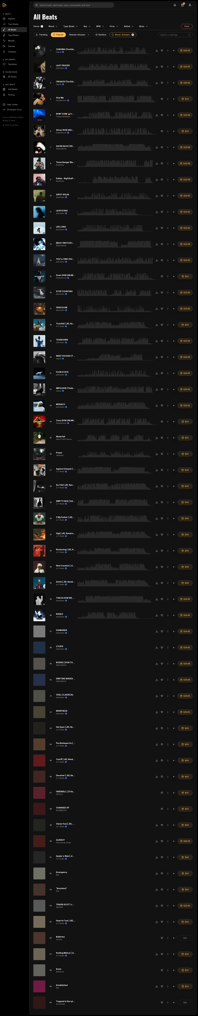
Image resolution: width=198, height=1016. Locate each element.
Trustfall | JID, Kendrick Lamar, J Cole (74, 323)
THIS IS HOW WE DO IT (67, 598)
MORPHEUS (61, 711)
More (141, 26)
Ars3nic (59, 939)
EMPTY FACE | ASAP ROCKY (69, 501)
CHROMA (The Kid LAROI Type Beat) (73, 49)
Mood (51, 26)
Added (127, 26)
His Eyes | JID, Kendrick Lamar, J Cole (74, 727)
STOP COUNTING (64, 291)
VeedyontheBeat (63, 116)
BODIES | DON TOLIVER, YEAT (70, 662)
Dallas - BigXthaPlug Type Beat (71, 178)
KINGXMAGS (61, 149)
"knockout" (61, 888)
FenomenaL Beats (63, 842)
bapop (58, 52)
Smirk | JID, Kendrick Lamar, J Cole (73, 582)
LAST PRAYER (63, 65)
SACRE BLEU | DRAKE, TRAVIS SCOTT (74, 146)
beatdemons (61, 100)
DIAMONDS (61, 630)
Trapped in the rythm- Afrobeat (71, 1001)
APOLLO (59, 794)
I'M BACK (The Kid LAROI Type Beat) (73, 81)
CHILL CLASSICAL (64, 695)
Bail (57, 875)
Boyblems (60, 165)
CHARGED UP (62, 808)
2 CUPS (59, 646)
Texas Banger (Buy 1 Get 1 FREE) (71, 162)
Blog (20, 117)
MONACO (60, 404)
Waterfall (60, 436)
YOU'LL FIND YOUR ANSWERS (70, 259)
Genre (36, 26)
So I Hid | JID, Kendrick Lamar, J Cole (73, 485)
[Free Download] (156, 50)
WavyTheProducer (64, 439)
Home (5, 117)
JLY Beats (60, 326)
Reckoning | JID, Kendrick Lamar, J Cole (75, 549)
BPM (98, 26)
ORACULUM (61, 307)
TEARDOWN (62, 340)
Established (62, 985)
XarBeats (60, 455)
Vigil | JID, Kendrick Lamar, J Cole (72, 533)
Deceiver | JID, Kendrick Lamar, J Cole (74, 775)
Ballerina (60, 937)
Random (102, 34)
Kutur (58, 969)
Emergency (61, 872)
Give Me (60, 98)
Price (112, 26)
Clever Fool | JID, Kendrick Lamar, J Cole (75, 824)
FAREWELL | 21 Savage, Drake (70, 791)
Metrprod (60, 972)
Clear (186, 26)
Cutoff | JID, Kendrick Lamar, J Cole (73, 759)
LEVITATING (62, 210)
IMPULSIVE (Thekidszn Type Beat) (72, 388)
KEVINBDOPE (61, 810)
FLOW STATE (62, 372)
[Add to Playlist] (173, 50)
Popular (60, 34)
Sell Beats (13, 117)
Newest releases (77, 34)
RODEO (59, 614)
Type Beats (68, 26)
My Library (10, 59)
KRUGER (59, 907)
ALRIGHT (60, 840)
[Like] (162, 50)
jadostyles (60, 68)
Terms (12, 121)
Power (59, 453)
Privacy (5, 121)
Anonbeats (60, 1004)
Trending (43, 34)
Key (85, 26)
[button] (132, 34)
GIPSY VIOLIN (62, 194)
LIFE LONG (61, 227)
